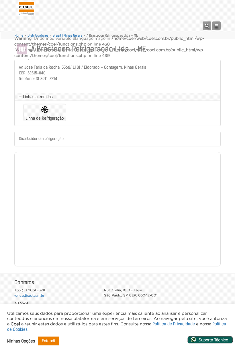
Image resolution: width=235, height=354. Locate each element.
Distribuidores (38, 35)
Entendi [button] (48, 340)
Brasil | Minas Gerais (67, 35)
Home (19, 35)
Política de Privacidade (173, 324)
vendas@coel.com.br (29, 295)
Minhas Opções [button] (21, 341)
